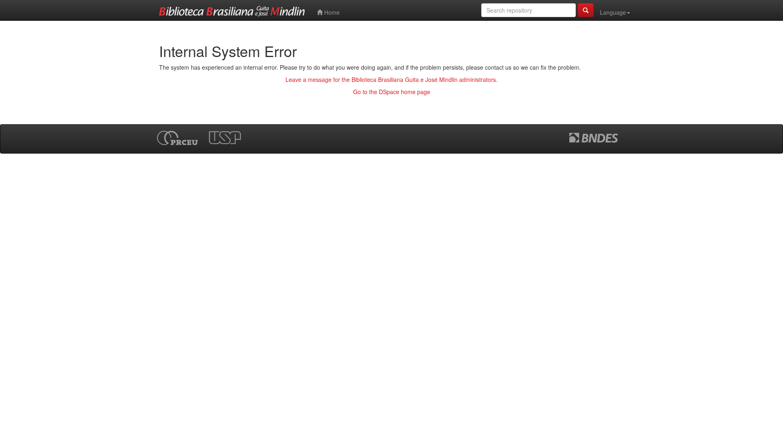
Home (331, 12)
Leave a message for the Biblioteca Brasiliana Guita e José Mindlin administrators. (391, 79)
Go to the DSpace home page (391, 92)
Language (613, 12)
